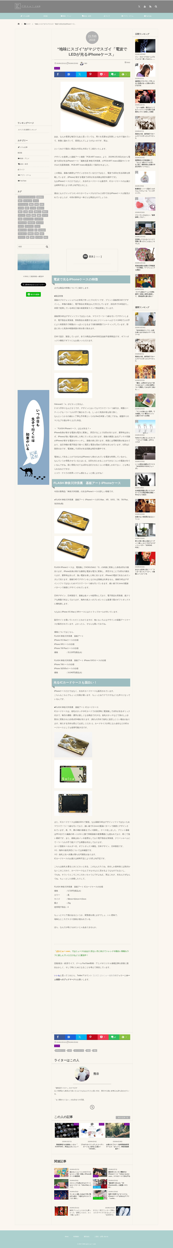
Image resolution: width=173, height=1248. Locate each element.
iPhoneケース (60, 1050)
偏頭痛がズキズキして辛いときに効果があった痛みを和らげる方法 (145, 83)
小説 (20, 219)
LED (69, 1050)
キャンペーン (28, 219)
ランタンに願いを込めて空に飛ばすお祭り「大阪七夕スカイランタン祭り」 (80, 1196)
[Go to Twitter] (92, 1107)
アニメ (37, 226)
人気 (25, 211)
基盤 (88, 1050)
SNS (30, 211)
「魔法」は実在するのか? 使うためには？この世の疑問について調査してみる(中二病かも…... (145, 386)
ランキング (27, 201)
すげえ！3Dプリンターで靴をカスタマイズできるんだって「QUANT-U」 (104, 1212)
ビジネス (39, 237)
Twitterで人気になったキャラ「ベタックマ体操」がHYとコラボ (145, 440)
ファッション (23, 204)
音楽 (28, 215)
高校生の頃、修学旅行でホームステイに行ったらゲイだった (145, 136)
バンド (21, 226)
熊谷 (85, 63)
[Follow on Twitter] (139, 6)
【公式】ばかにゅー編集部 (103, 975)
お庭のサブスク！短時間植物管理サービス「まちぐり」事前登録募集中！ (117, 1147)
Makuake (31, 222)
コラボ (33, 208)
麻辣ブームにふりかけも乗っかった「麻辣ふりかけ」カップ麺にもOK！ (80, 1212)
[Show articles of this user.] (73, 1073)
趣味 (39, 215)
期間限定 (40, 197)
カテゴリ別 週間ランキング (27, 130)
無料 (32, 237)
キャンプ (40, 222)
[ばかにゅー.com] (28, 8)
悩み (41, 233)
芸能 (45, 16)
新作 (26, 208)
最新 (33, 215)
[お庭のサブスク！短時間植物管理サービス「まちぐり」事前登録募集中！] (117, 1135)
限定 (45, 237)
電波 (95, 1050)
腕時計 (45, 211)
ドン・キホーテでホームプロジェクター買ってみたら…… (145, 58)
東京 (20, 211)
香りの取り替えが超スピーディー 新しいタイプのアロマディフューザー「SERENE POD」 (145, 544)
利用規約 (76, 1236)
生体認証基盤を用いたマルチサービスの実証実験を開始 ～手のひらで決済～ (145, 493)
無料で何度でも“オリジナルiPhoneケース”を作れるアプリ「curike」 (118, 1196)
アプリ (30, 230)
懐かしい (40, 208)
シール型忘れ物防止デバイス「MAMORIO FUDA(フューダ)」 (145, 466)
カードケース (79, 1050)
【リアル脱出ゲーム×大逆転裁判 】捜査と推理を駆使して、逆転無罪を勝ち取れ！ (144, 294)
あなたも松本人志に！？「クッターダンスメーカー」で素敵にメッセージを (145, 572)
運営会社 (86, 1236)
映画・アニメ (66, 16)
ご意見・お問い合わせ (101, 1236)
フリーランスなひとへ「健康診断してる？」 (145, 216)
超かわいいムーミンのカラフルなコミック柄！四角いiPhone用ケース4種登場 (80, 1174)
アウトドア (22, 222)
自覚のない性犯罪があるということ (145, 518)
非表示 (97, 257)
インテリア (38, 219)
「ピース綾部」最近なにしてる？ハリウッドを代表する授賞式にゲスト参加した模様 (145, 110)
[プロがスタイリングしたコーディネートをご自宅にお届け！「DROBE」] (92, 1135)
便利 (36, 204)
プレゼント (22, 233)
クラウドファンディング (27, 197)
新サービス (22, 230)
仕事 (36, 233)
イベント (22, 237)
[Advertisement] (92, 223)
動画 (31, 204)
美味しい (38, 211)
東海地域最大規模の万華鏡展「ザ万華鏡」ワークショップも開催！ (145, 268)
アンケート (29, 226)
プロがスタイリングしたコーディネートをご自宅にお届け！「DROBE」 (92, 1147)
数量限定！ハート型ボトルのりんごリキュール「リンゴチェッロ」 (145, 191)
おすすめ (42, 230)
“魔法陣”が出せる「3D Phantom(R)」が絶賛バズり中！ (118, 1185)
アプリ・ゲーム (128, 16)
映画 (41, 204)
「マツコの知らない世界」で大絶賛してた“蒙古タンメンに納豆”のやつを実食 (145, 414)
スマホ (21, 208)
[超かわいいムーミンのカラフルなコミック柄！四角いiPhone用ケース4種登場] (61, 1175)
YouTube (148, 16)
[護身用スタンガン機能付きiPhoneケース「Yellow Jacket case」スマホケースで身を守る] (100, 1175)
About (66, 1236)
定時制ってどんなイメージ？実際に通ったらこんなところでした (145, 241)
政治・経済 (87, 16)
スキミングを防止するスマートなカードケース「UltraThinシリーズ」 (80, 1185)
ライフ (107, 16)
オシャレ (22, 215)
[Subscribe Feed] (150, 6)
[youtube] (145, 6)
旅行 (20, 201)
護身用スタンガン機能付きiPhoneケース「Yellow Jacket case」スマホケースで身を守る (119, 1174)
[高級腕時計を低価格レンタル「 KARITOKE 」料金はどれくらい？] (67, 1135)
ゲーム (36, 201)
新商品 (30, 233)
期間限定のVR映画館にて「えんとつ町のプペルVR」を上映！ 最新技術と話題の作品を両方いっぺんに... (145, 163)
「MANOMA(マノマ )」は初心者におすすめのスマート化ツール (145, 332)
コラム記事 (26, 16)
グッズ (45, 215)
